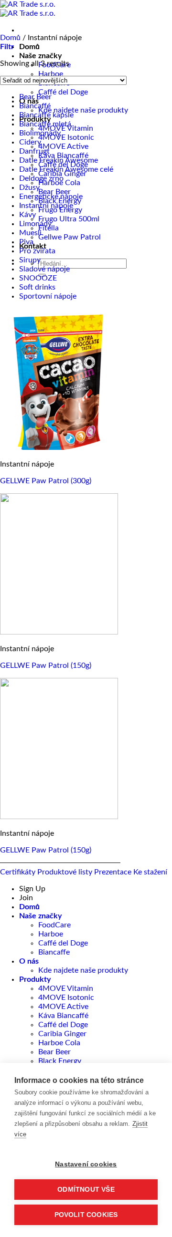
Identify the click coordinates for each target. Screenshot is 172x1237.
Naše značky (40, 56)
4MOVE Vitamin (65, 988)
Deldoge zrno (41, 178)
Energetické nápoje (51, 196)
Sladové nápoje (44, 269)
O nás (29, 961)
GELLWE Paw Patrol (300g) (45, 481)
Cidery (30, 142)
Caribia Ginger (62, 1034)
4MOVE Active (63, 146)
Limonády (35, 224)
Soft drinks (37, 287)
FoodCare (54, 925)
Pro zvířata (37, 251)
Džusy (29, 187)
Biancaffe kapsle (46, 115)
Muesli (30, 233)
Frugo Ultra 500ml (68, 219)
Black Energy (59, 1061)
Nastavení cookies (86, 1164)
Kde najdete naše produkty (83, 110)
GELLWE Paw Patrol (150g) (45, 665)
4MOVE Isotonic (66, 137)
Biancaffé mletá (45, 124)
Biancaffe (54, 952)
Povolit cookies (86, 1214)
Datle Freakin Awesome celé (66, 169)
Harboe (50, 74)
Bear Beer (54, 192)
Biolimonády (40, 133)
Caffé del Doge (63, 92)
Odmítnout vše (86, 1189)
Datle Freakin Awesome (58, 160)
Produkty (35, 979)
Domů (29, 47)
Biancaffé (35, 106)
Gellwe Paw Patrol (69, 237)
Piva (26, 242)
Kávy (27, 214)
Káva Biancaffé (63, 155)
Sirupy (30, 260)
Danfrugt (34, 151)
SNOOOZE (38, 278)
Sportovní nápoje (47, 296)
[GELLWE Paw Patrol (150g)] (59, 632)
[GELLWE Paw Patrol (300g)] (59, 447)
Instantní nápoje (46, 205)
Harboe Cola (59, 1043)
